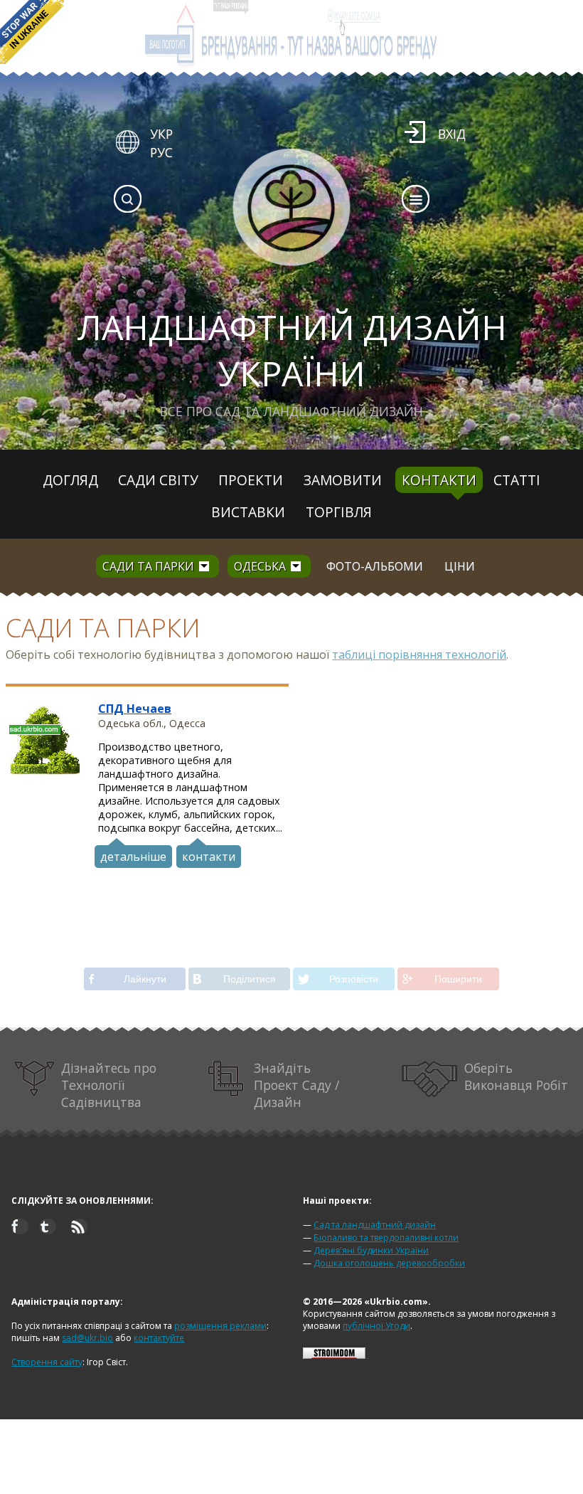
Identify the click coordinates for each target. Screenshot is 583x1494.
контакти (208, 856)
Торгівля (339, 511)
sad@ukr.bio (87, 1338)
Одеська (260, 566)
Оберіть (516, 1076)
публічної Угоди (376, 1326)
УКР (161, 133)
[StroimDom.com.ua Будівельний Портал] (334, 1356)
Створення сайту (46, 1362)
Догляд (70, 479)
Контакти (439, 479)
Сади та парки (148, 566)
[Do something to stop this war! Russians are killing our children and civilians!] (32, 32)
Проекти (250, 479)
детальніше (133, 856)
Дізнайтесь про (108, 1085)
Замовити (343, 479)
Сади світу (158, 479)
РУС (161, 152)
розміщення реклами (220, 1326)
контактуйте (159, 1338)
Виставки (248, 511)
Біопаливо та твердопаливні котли (386, 1237)
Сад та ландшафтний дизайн (375, 1225)
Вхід (452, 133)
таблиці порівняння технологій (419, 654)
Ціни (459, 566)
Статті (516, 479)
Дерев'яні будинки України (371, 1250)
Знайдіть (296, 1085)
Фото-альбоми (374, 566)
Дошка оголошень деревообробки (389, 1263)
